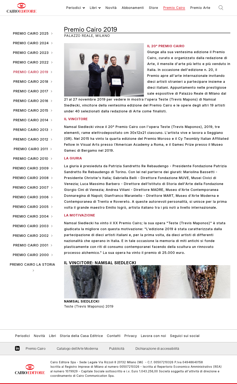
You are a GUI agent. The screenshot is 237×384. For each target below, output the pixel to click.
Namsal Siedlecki (81, 301)
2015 (31, 110)
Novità (111, 8)
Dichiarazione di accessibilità (157, 348)
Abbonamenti (133, 8)
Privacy (130, 336)
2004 (31, 216)
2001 (31, 245)
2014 (31, 120)
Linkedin (17, 350)
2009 (31, 168)
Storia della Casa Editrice (81, 336)
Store (153, 8)
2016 (31, 101)
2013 (31, 130)
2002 (31, 236)
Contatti (114, 336)
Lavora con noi (153, 336)
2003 (31, 226)
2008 (31, 178)
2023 (31, 53)
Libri (93, 8)
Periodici (73, 8)
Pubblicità (116, 348)
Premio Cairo (174, 8)
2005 (31, 207)
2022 (31, 62)
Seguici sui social (184, 336)
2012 (31, 139)
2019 (31, 72)
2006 (31, 197)
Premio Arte (200, 8)
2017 (31, 91)
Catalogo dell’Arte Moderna (77, 348)
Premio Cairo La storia (32, 264)
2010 (31, 159)
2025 (31, 33)
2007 (31, 187)
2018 (31, 82)
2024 (31, 43)
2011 (31, 149)
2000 (31, 255)
